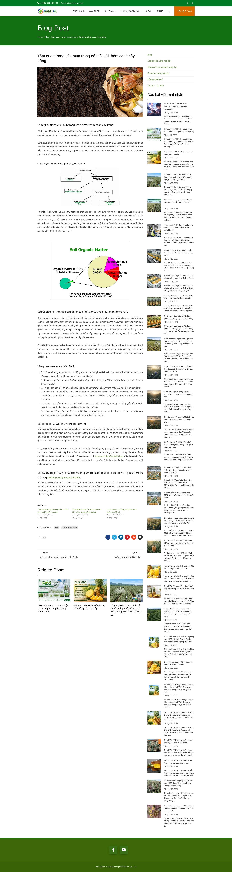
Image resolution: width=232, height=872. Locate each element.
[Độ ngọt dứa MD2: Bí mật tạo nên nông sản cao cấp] (90, 590)
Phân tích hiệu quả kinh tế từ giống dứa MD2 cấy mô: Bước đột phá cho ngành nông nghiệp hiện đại (179, 639)
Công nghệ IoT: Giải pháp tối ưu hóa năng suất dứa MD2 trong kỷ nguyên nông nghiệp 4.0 (178, 177)
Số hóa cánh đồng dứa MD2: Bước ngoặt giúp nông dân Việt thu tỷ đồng (179, 419)
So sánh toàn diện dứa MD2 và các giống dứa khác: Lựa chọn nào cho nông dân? (179, 808)
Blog (148, 11)
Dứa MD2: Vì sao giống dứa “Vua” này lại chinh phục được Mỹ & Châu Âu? (179, 588)
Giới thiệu (94, 11)
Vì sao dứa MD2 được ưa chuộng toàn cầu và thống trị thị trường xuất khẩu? (178, 227)
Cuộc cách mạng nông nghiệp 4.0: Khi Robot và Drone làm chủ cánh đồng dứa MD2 (178, 368)
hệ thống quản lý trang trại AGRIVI (63, 477)
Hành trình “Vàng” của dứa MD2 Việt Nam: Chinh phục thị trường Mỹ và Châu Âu (178, 469)
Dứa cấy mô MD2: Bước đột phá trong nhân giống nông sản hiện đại (53, 608)
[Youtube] (124, 850)
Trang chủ (78, 11)
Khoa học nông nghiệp (70, 527)
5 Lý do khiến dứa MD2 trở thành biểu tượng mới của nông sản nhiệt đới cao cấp (179, 543)
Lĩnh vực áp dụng (130, 11)
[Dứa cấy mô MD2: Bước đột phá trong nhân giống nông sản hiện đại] (54, 590)
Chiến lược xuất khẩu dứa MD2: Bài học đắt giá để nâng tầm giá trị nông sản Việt (178, 444)
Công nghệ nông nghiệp (159, 61)
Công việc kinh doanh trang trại (162, 67)
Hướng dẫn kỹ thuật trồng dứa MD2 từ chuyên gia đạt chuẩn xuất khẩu (178, 495)
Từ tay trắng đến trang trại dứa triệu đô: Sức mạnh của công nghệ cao (179, 394)
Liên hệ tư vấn (184, 11)
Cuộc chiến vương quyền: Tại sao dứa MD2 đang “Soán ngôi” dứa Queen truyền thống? (178, 783)
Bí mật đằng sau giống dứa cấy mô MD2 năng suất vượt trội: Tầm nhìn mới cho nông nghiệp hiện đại (179, 520)
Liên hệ (159, 11)
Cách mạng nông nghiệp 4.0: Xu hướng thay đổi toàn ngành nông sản (178, 202)
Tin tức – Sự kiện (155, 85)
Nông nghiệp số (155, 79)
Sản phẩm (109, 11)
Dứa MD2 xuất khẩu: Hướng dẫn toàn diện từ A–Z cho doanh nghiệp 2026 (179, 252)
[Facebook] (113, 850)
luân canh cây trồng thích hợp (109, 456)
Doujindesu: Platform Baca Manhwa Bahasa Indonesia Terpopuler (175, 106)
